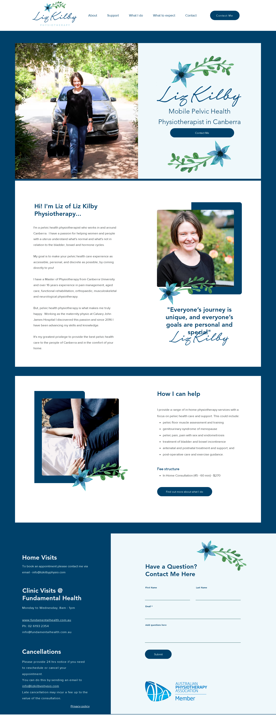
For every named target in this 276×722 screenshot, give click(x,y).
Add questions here (156, 625)
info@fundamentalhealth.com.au (47, 632)
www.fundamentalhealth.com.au (46, 620)
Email (148, 606)
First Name (151, 587)
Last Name (201, 587)
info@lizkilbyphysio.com (49, 572)
